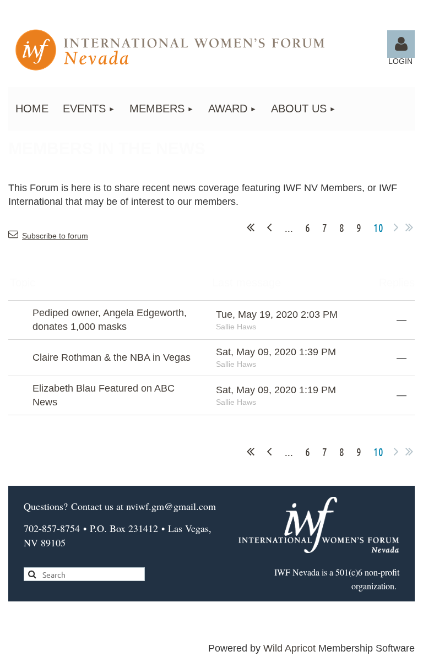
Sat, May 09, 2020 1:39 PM (276, 351)
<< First (250, 227)
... (289, 227)
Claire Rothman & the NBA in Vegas (111, 357)
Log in (401, 44)
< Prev (269, 227)
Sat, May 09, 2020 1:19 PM (276, 389)
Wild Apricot (289, 648)
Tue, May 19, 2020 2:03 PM (277, 314)
